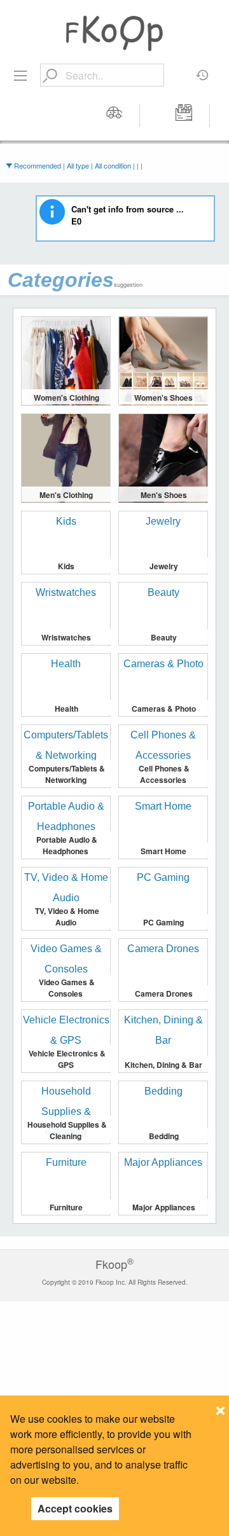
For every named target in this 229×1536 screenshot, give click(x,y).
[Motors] (114, 115)
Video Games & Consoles (67, 987)
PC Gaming (163, 922)
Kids (66, 566)
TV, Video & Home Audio (67, 916)
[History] (202, 71)
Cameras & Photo (164, 708)
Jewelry (163, 566)
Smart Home (163, 851)
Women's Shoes (163, 397)
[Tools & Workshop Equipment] (184, 115)
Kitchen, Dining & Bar (163, 1064)
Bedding (164, 1136)
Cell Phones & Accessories (164, 774)
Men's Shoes (164, 495)
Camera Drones (164, 993)
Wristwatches (66, 637)
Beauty (164, 637)
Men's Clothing (66, 495)
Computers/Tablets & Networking (67, 774)
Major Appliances (163, 1207)
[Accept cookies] (220, 1406)
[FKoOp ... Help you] (114, 33)
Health (66, 708)
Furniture (66, 1207)
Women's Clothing (66, 397)
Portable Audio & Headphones (66, 845)
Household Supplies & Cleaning (67, 1130)
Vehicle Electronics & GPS (67, 1059)
